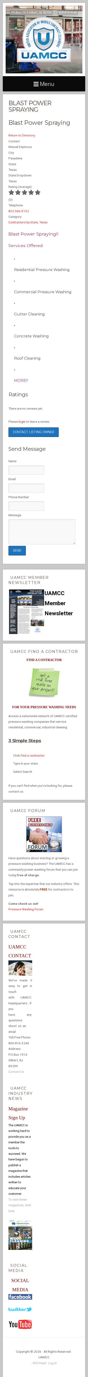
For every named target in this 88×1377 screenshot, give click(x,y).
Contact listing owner (33, 432)
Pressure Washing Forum (25, 909)
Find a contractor (33, 755)
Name (12, 461)
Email (12, 479)
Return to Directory (21, 135)
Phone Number (18, 497)
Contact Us (16, 1071)
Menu (47, 83)
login (22, 421)
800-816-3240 (68, 12)
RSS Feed (39, 1363)
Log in (52, 1363)
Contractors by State (23, 222)
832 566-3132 (18, 211)
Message (14, 515)
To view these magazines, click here (19, 1205)
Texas (43, 222)
